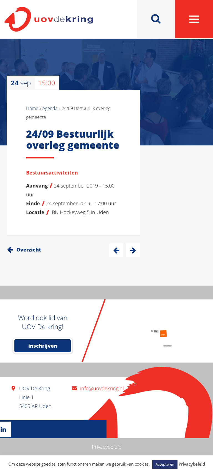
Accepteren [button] (165, 464)
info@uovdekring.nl (102, 388)
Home (32, 108)
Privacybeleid (106, 446)
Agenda (49, 108)
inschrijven (42, 345)
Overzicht (28, 249)
